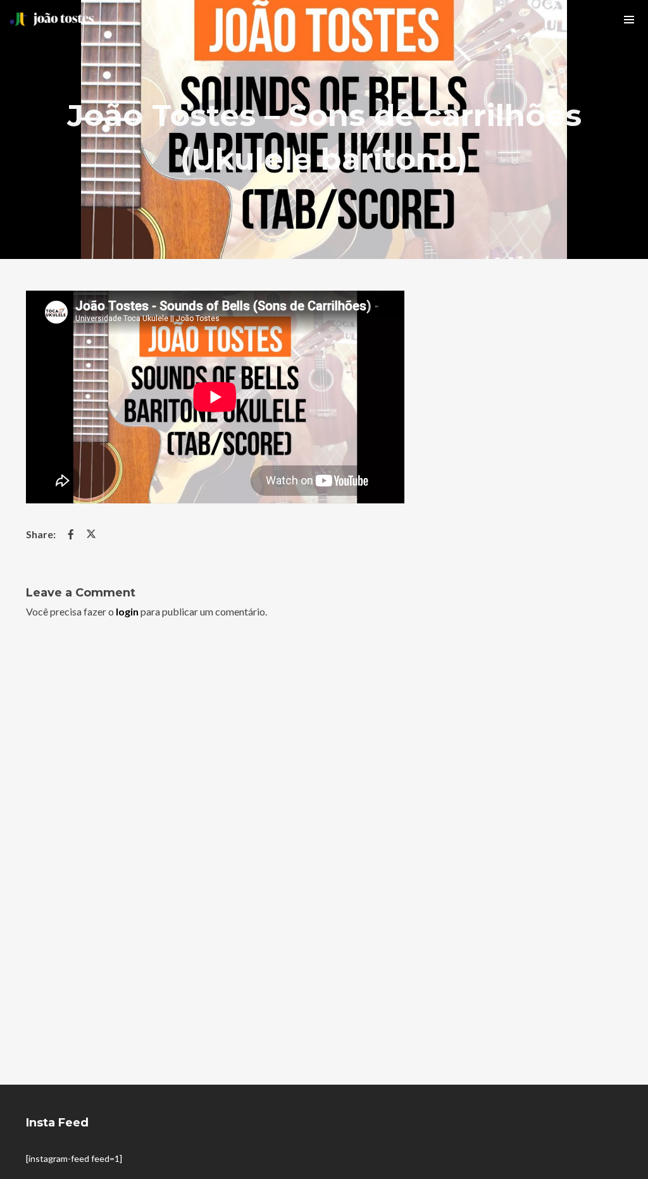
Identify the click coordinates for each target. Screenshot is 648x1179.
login (127, 611)
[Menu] (629, 19)
